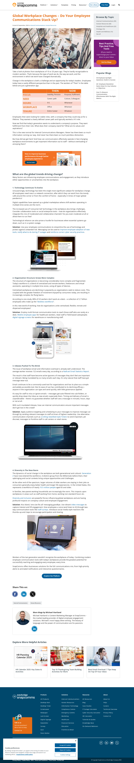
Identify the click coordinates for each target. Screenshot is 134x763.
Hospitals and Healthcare (106, 26)
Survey (43, 726)
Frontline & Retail (68, 730)
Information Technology (70, 706)
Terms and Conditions (41, 760)
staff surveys (43, 509)
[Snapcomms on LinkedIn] (106, 743)
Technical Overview (110, 709)
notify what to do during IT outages (32, 232)
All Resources (87, 699)
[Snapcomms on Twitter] (117, 743)
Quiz (42, 730)
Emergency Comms (68, 713)
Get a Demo (94, 5)
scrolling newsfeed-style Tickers (54, 417)
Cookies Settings (65, 755)
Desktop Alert (45, 702)
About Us (106, 699)
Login (113, 5)
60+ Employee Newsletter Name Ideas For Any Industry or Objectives (106, 86)
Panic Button (45, 733)
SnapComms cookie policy (24, 754)
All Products (45, 699)
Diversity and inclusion (22, 498)
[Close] (75, 740)
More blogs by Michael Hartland (47, 612)
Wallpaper (44, 713)
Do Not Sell (60, 760)
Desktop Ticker (46, 706)
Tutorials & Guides (89, 719)
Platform (43, 5)
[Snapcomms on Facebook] (101, 743)
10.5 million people (48, 487)
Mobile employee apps (26, 315)
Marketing (65, 716)
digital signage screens (22, 317)
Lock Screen (45, 716)
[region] (40, 749)
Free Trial (105, 5)
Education (65, 726)
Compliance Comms (68, 709)
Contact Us (18, 730)
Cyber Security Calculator (91, 713)
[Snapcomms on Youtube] (112, 743)
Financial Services (68, 723)
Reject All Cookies (65, 750)
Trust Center (52, 760)
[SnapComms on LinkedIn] (34, 629)
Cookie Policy (26, 760)
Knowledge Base (88, 723)
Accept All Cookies (65, 745)
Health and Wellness (104, 32)
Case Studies (87, 706)
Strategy (100, 29)
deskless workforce (45, 301)
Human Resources (51, 25)
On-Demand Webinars (90, 726)
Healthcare (65, 719)
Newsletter (44, 723)
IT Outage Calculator (89, 709)
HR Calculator (87, 716)
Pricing (73, 5)
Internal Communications (37, 25)
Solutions (54, 5)
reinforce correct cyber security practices (67, 232)
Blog (84, 702)
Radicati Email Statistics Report (76, 371)
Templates (64, 5)
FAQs (105, 702)
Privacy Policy (108, 713)
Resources (82, 5)
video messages (77, 504)
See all (98, 34)
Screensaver (45, 709)
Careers (106, 706)
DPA (32, 760)
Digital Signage (46, 719)
